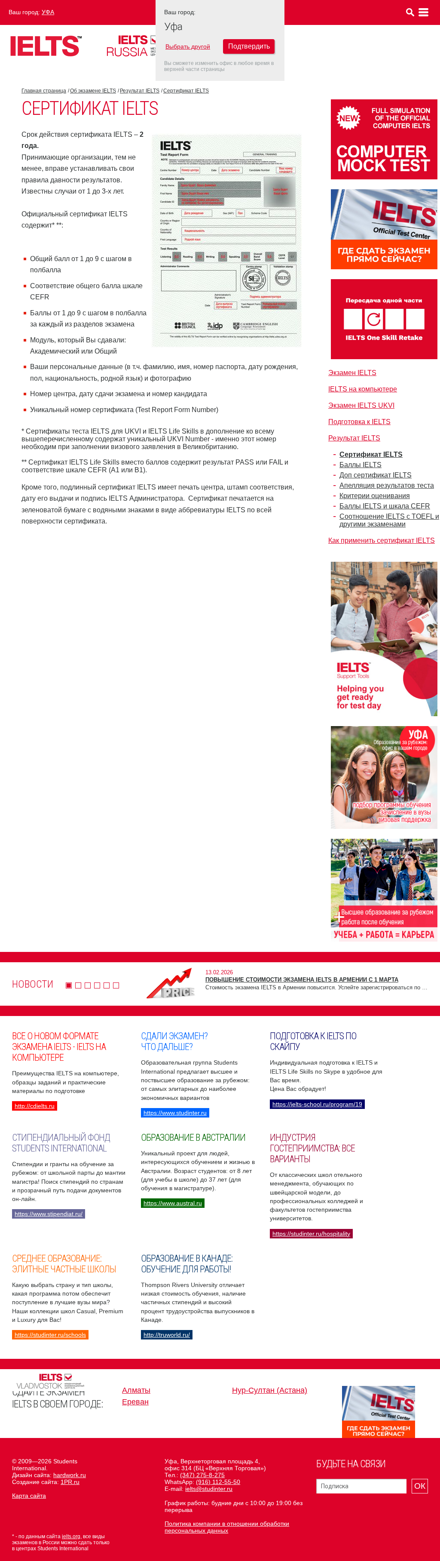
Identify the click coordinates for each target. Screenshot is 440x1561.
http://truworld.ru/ (167, 1334)
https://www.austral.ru (173, 1203)
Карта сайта (29, 1495)
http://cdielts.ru (35, 1105)
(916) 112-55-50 (218, 1481)
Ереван (135, 1402)
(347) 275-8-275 (202, 1475)
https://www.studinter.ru (175, 1112)
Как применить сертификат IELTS (381, 540)
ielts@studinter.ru (208, 1488)
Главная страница (43, 91)
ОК (419, 1485)
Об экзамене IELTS (93, 91)
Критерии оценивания (374, 495)
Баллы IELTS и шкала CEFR (384, 506)
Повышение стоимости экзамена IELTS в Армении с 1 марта (301, 979)
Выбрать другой (187, 46)
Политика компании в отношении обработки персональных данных (227, 1527)
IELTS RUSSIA (144, 45)
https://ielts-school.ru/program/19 (317, 1104)
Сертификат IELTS (186, 91)
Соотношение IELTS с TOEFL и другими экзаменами (389, 520)
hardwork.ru (69, 1475)
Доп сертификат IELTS (375, 475)
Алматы (136, 1390)
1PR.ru (70, 1481)
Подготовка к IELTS (359, 421)
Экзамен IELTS (352, 372)
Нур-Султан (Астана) (269, 1390)
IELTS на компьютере (362, 389)
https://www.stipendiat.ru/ (48, 1213)
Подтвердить (249, 46)
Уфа (48, 12)
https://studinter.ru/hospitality (311, 1233)
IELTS (46, 45)
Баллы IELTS (360, 464)
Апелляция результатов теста (386, 485)
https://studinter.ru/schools (50, 1334)
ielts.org (71, 1536)
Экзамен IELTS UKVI (361, 405)
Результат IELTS (139, 91)
